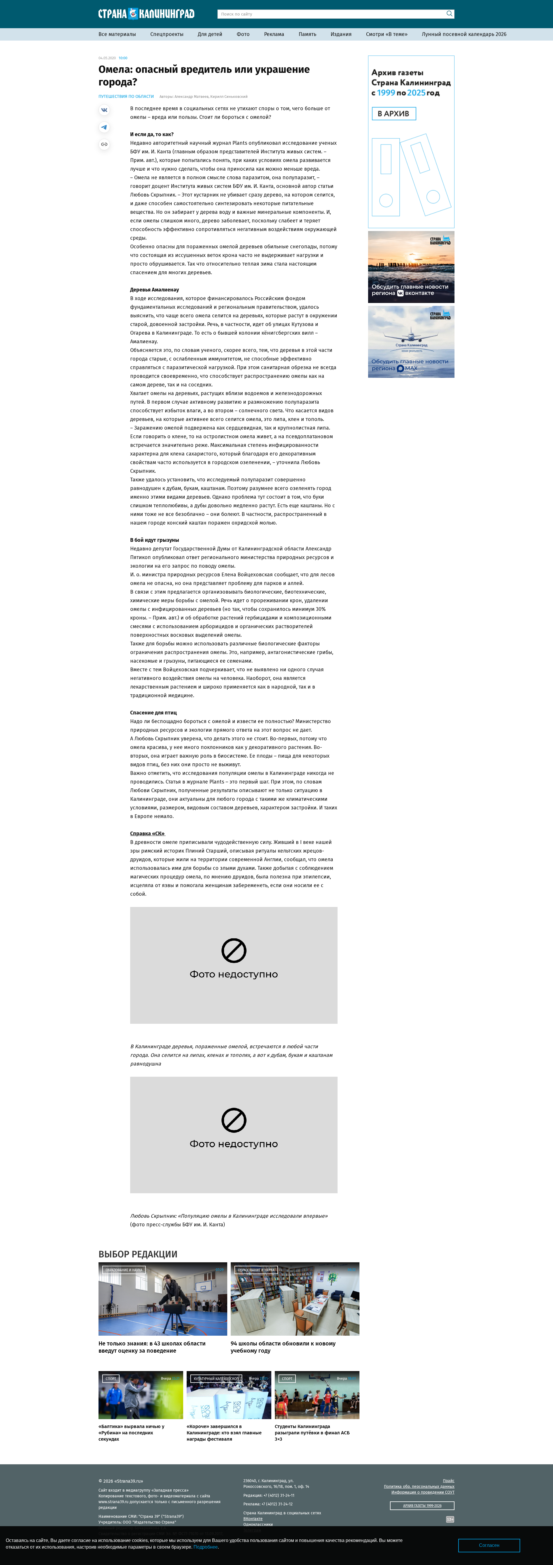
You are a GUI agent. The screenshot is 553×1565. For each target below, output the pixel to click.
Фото (243, 34)
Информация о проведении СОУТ (422, 1492)
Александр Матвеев (192, 96)
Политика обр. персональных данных (419, 1486)
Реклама (274, 34)
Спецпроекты (166, 34)
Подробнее (206, 1547)
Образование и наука (124, 1270)
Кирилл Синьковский (229, 96)
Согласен (489, 1545)
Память (307, 34)
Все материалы (117, 34)
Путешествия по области (126, 96)
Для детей (210, 34)
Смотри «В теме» (387, 34)
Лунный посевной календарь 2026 (464, 34)
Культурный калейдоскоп (216, 1379)
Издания (341, 34)
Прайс (448, 1480)
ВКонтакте (253, 1518)
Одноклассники (258, 1524)
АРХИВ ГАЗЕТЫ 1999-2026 (422, 1506)
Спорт (111, 1379)
